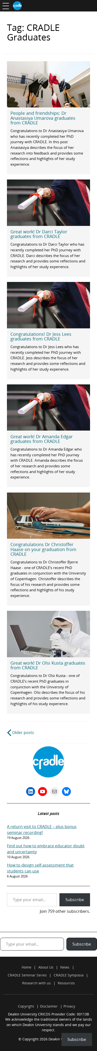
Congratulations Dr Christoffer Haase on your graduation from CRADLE (43, 549)
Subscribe (74, 899)
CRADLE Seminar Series (27, 975)
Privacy (69, 1006)
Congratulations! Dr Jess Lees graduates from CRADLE (40, 336)
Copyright (26, 1006)
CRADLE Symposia (69, 975)
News (64, 967)
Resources (66, 983)
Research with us (36, 983)
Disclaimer (49, 1006)
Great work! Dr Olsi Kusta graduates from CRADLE (47, 665)
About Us (45, 967)
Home (26, 967)
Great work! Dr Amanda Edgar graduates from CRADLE (41, 439)
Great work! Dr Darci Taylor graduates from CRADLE (38, 234)
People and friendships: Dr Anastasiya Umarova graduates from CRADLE (42, 118)
